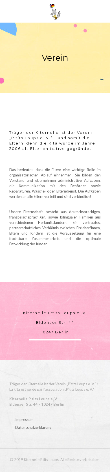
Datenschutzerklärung (33, 427)
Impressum (24, 419)
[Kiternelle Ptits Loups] (55, 11)
